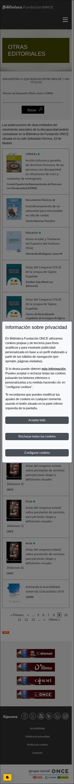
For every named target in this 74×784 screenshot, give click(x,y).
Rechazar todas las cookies (37, 436)
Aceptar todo (37, 420)
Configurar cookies (37, 452)
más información (54, 368)
